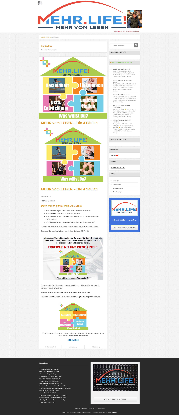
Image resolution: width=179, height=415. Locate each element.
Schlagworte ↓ (96, 347)
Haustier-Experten (118, 31)
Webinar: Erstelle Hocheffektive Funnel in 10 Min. (53, 397)
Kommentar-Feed (118, 188)
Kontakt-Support (101, 408)
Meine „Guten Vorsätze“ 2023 (48, 393)
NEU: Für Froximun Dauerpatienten (49, 371)
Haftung (90, 408)
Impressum (77, 408)
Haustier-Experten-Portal (122, 63)
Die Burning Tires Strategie (47, 402)
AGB (94, 408)
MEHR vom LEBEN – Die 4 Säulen (69, 123)
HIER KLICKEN (73, 340)
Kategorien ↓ (73, 347)
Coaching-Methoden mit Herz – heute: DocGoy (52, 400)
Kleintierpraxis (129, 31)
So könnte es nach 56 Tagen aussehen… (50, 378)
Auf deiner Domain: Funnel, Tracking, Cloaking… (53, 395)
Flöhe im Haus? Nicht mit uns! (121, 95)
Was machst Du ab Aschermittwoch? (49, 390)
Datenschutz (84, 408)
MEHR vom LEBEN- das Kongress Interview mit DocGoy (55, 388)
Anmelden (116, 181)
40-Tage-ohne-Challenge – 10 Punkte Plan (51, 383)
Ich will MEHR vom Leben (115, 399)
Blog (124, 31)
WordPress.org (117, 192)
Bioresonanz (136, 31)
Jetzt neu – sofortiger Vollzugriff (48, 374)
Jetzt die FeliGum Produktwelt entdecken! (121, 121)
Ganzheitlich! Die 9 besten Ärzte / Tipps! (51, 376)
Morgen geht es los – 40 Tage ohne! (49, 381)
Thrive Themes (102, 412)
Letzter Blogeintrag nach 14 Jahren (49, 369)
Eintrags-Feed (117, 184)
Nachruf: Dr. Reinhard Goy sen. (122, 69)
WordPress (114, 412)
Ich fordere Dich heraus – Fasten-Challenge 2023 (53, 386)
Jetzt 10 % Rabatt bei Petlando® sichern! (122, 81)
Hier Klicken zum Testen (124, 227)
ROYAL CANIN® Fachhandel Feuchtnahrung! (121, 106)
